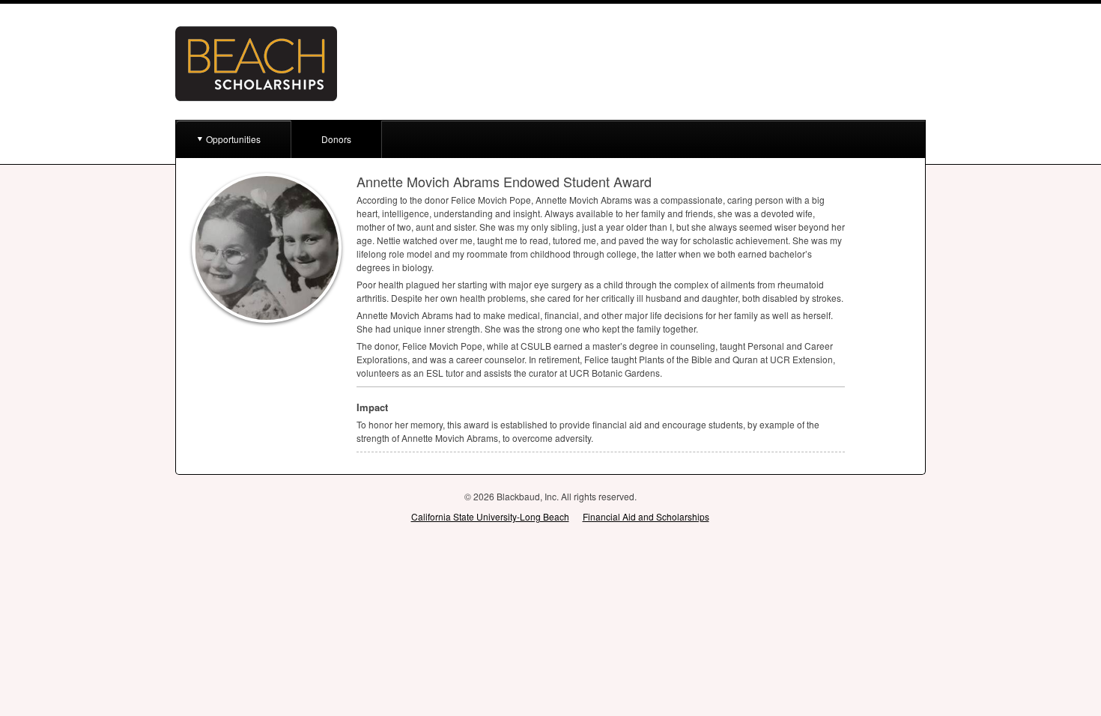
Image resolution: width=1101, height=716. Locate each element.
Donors (336, 139)
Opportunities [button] (233, 139)
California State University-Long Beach (490, 516)
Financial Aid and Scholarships (646, 516)
